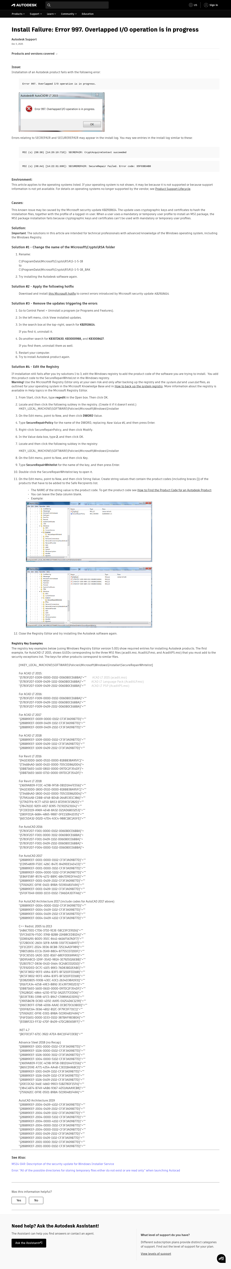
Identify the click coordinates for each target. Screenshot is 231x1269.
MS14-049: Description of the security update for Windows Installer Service (63, 1164)
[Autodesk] (24, 5)
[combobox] (77, 5)
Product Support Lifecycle (172, 189)
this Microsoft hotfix (62, 294)
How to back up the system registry (139, 386)
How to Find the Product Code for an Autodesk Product (174, 490)
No (36, 1200)
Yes (19, 1200)
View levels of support (156, 1254)
